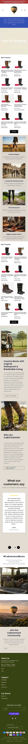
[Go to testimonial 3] (15, 547)
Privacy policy (8, 739)
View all (14, 131)
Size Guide (4, 680)
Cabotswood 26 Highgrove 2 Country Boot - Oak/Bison (7, 313)
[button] (2, 10)
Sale (2, 671)
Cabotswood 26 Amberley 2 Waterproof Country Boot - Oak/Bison (7, 71)
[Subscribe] (23, 648)
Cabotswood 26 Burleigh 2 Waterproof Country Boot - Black (20, 313)
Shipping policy (9, 741)
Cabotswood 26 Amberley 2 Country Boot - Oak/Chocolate (20, 71)
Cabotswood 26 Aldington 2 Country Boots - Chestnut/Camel (20, 105)
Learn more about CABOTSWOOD (11, 468)
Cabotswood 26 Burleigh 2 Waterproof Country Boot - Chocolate (7, 123)
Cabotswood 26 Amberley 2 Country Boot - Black (7, 88)
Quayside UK (4, 698)
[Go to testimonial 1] (12, 547)
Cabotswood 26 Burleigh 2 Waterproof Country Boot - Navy (20, 123)
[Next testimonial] (18, 547)
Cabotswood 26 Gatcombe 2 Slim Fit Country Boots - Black (19, 297)
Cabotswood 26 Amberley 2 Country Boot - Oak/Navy (20, 88)
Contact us (4, 687)
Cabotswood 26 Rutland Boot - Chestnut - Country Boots (7, 297)
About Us (3, 696)
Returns (3, 684)
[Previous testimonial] (9, 547)
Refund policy (15, 739)
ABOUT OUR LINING (11, 396)
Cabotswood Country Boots (13, 737)
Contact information (18, 741)
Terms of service (23, 739)
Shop (2, 668)
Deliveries (3, 682)
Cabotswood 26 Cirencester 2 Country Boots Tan (6, 105)
